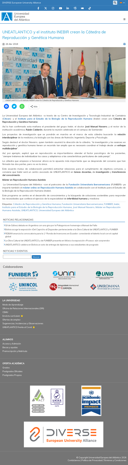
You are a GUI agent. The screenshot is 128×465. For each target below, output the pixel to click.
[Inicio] (16, 16)
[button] (122, 2)
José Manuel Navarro (83, 207)
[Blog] (75, 8)
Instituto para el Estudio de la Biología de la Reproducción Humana (55, 118)
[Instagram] (53, 8)
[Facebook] (38, 8)
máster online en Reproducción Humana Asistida (48, 187)
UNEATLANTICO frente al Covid (17, 327)
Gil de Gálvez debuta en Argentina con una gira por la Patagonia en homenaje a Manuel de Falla (51, 225)
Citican (6, 118)
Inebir (116, 204)
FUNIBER (108, 204)
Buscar (36, 257)
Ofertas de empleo (11, 319)
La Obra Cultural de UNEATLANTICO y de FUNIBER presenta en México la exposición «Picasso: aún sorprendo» (57, 240)
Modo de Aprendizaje (12, 304)
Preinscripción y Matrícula (14, 351)
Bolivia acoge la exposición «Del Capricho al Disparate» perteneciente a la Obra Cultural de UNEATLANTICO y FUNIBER (61, 229)
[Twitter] (45, 8)
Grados (6, 367)
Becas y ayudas (10, 347)
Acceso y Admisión (11, 343)
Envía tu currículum (11, 316)
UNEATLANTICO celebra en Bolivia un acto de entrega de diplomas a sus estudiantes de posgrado (51, 244)
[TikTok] (90, 8)
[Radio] (82, 8)
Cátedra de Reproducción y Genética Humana (37, 204)
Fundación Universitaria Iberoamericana (89, 184)
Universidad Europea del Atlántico (56, 210)
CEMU (5, 312)
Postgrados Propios (12, 375)
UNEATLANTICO (29, 210)
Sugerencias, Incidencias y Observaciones (22, 323)
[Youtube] (60, 8)
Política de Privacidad (91, 460)
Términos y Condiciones (115, 460)
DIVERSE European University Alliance (21, 2)
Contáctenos (74, 460)
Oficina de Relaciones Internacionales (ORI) (23, 308)
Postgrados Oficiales (12, 371)
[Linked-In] (67, 8)
